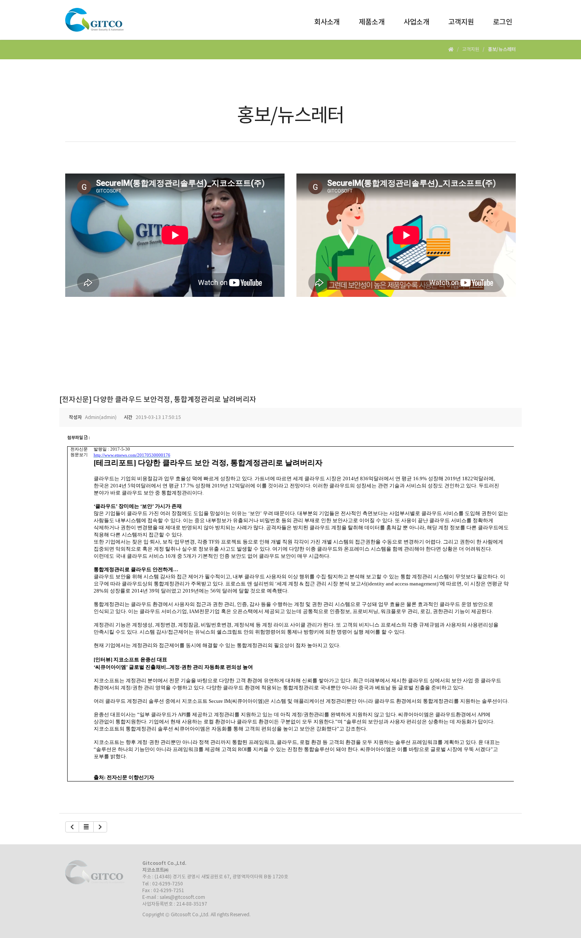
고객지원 (461, 22)
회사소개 (327, 22)
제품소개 (372, 22)
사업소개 (416, 22)
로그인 (502, 22)
